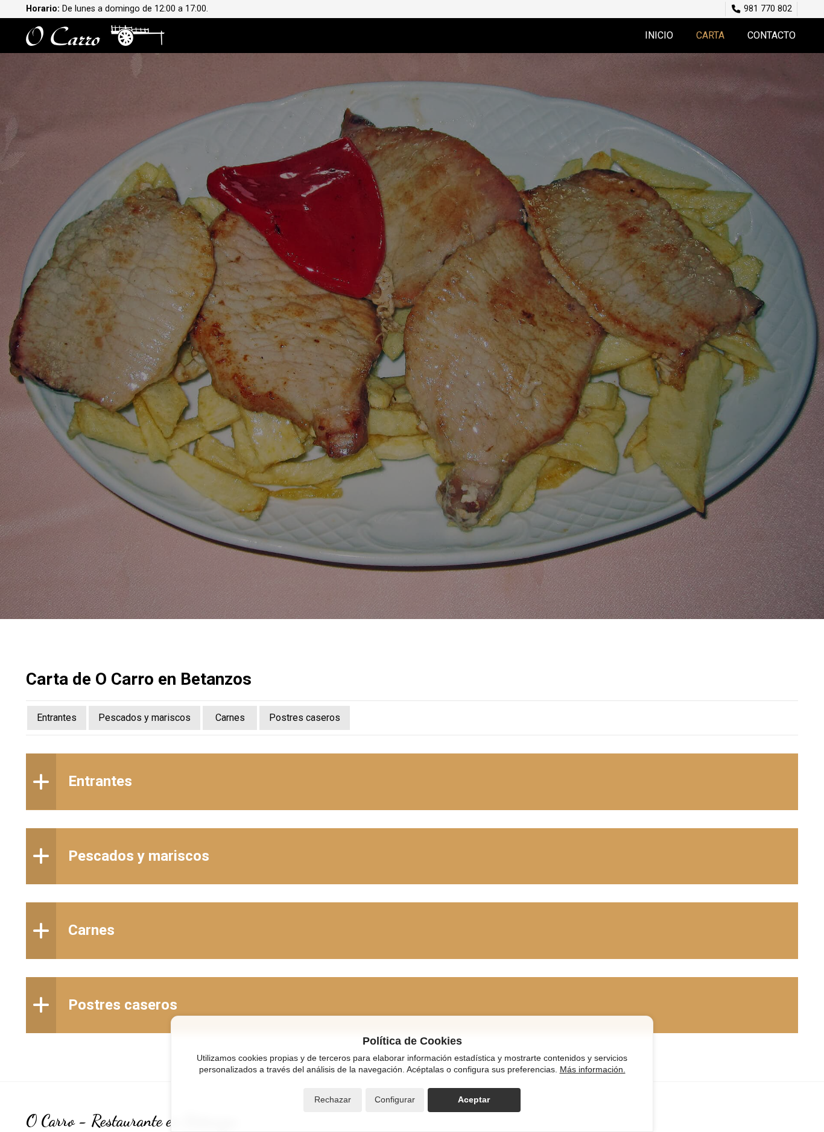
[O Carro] (95, 35)
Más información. (593, 1069)
